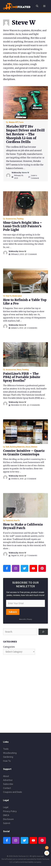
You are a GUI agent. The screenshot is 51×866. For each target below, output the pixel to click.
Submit (13, 611)
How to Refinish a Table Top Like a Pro (25, 301)
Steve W (25, 172)
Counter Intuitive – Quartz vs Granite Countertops (24, 452)
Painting (20, 219)
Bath (7, 447)
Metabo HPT (13, 122)
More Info (22, 619)
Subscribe (8, 784)
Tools (21, 122)
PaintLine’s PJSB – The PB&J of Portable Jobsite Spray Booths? (21, 377)
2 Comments (32, 328)
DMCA (6, 815)
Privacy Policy (10, 811)
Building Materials (17, 447)
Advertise (8, 780)
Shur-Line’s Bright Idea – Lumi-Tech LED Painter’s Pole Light (22, 226)
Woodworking (10, 753)
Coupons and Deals (12, 792)
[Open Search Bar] (37, 6)
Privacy (29, 619)
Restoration (17, 296)
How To (9, 296)
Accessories (11, 219)
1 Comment (32, 254)
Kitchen (34, 447)
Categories (9, 646)
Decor (28, 447)
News (19, 370)
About (6, 776)
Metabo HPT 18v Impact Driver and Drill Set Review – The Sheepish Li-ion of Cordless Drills (25, 134)
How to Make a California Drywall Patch (23, 526)
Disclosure (8, 819)
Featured (9, 520)
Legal (5, 807)
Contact (7, 788)
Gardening (8, 757)
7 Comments (32, 555)
